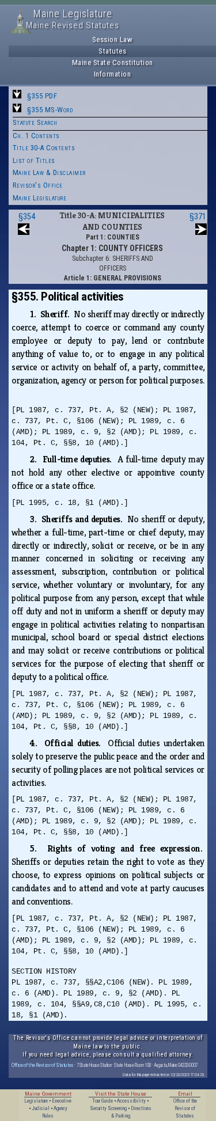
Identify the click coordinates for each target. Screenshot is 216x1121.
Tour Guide (102, 1101)
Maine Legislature (40, 197)
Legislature (36, 1101)
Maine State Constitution (112, 62)
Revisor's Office (38, 185)
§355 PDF (42, 96)
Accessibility (131, 1101)
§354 (26, 216)
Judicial (41, 1108)
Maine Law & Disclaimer (49, 172)
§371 (198, 216)
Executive (61, 1101)
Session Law (112, 39)
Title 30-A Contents (44, 147)
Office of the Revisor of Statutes (43, 1065)
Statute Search (35, 122)
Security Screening (108, 1108)
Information (112, 74)
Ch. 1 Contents (36, 135)
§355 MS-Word (50, 109)
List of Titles (34, 160)
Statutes (112, 51)
